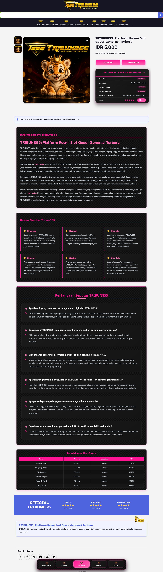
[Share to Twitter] (20, 557)
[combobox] (79, 15)
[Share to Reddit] (47, 557)
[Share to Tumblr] (54, 557)
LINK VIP (98, 566)
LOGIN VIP (108, 63)
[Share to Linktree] (34, 557)
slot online (32, 193)
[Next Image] (88, 70)
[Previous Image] (25, 70)
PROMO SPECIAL (47, 565)
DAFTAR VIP (133, 63)
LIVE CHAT (116, 566)
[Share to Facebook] (27, 557)
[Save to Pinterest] (40, 557)
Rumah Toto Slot (81, 571)
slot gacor (39, 164)
